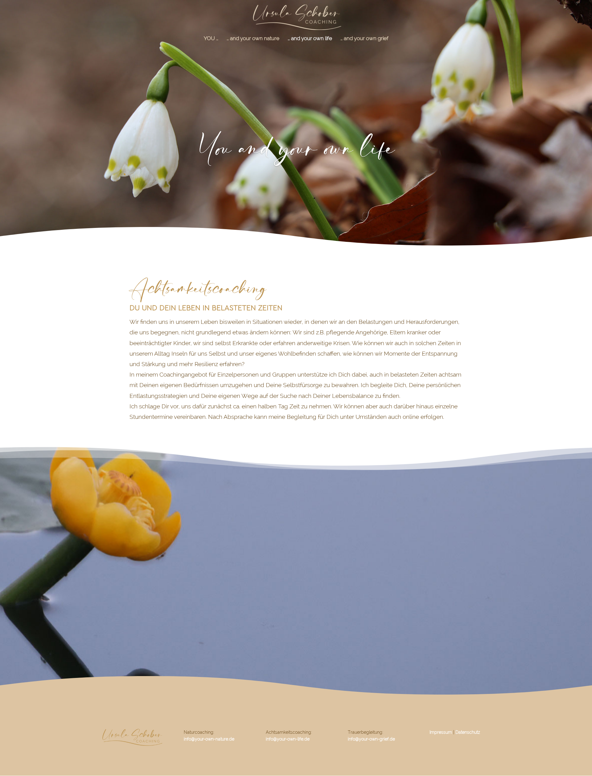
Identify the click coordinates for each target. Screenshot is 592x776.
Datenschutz (467, 732)
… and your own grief (364, 38)
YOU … (211, 38)
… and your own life (310, 38)
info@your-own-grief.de (371, 739)
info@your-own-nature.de (209, 739)
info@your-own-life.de (288, 739)
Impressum (441, 732)
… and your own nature (253, 38)
